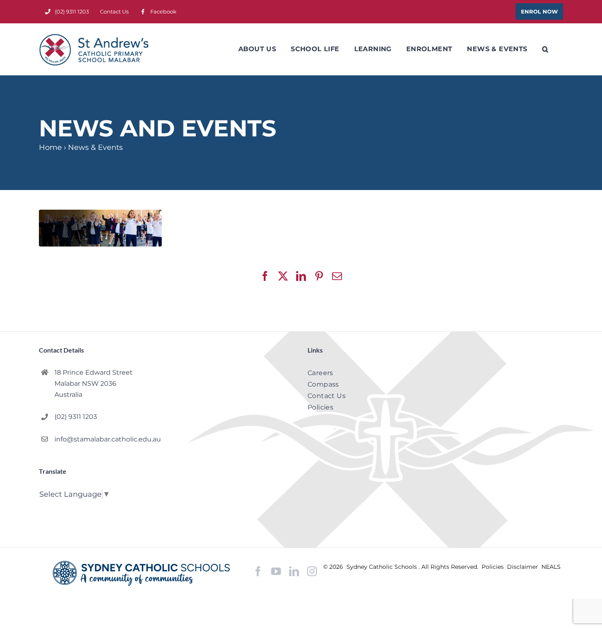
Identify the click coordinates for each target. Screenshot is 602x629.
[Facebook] (258, 571)
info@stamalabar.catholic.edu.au (107, 439)
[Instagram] (312, 571)
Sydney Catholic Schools (382, 566)
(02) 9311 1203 (75, 417)
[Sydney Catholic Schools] (143, 573)
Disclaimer (523, 566)
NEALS (551, 566)
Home (50, 147)
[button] (545, 49)
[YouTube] (276, 571)
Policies (493, 566)
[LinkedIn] (294, 571)
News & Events (95, 147)
